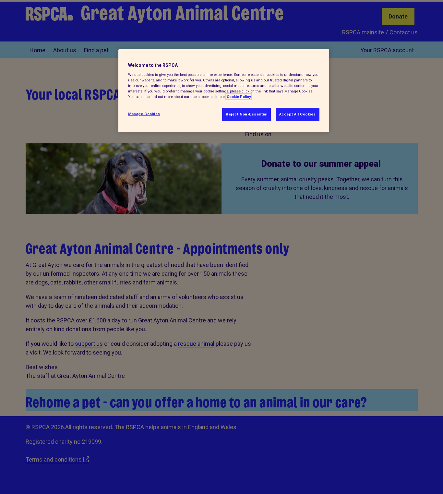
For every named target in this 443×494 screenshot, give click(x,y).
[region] (223, 90)
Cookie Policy (239, 96)
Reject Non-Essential (246, 114)
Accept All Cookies (297, 114)
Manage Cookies (144, 114)
